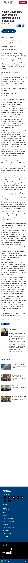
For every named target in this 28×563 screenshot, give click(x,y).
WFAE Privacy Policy (7, 533)
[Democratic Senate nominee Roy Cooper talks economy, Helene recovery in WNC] (6, 399)
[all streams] (26, 561)
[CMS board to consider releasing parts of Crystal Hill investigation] (6, 388)
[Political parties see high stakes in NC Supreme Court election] (6, 367)
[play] (2, 561)
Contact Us (5, 524)
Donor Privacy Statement (8, 527)
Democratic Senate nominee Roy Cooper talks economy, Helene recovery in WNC (18, 398)
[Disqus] (14, 430)
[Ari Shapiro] (4, 332)
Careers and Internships (8, 521)
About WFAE (5, 515)
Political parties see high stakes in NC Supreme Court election (18, 366)
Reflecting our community (9, 518)
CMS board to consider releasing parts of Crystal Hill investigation (18, 387)
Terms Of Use (6, 536)
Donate (23, 2)
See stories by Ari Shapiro (16, 351)
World (7, 319)
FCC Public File (6, 530)
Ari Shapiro (8, 24)
